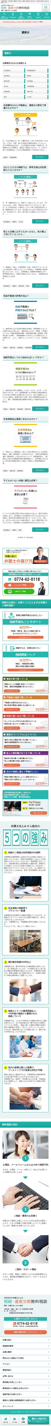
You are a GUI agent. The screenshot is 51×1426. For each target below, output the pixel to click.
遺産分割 (7, 81)
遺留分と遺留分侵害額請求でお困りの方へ (19, 1400)
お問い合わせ (8, 1376)
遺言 (5, 97)
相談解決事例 (8, 1346)
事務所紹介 (7, 1370)
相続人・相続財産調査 (4, 17)
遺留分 (29, 76)
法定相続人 (7, 70)
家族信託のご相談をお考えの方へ (16, 1388)
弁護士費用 (7, 1352)
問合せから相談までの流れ (13, 1358)
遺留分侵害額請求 (21, 17)
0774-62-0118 (27, 579)
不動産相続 (12, 17)
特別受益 (30, 81)
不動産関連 (30, 86)
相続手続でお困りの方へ (12, 1394)
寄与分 (6, 86)
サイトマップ (8, 1406)
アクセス (6, 1364)
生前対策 (38, 17)
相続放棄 (7, 91)
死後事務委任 (31, 70)
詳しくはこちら (38, 813)
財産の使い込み (29, 17)
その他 (29, 97)
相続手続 (46, 17)
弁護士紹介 (7, 1340)
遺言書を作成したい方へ (12, 1382)
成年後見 (7, 76)
